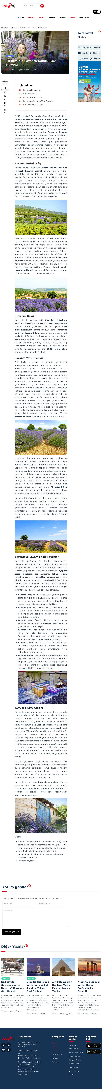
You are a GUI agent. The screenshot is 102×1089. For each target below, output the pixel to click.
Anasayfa (4, 27)
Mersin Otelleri (74, 1056)
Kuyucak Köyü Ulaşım (33, 105)
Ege (80, 978)
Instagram (85, 47)
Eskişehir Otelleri (75, 1060)
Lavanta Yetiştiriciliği (32, 97)
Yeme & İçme (84, 18)
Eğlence (63, 18)
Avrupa (56, 978)
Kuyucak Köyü (29, 94)
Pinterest (96, 59)
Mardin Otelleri (74, 1064)
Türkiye (30, 18)
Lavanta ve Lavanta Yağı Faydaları (38, 101)
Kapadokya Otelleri (76, 1052)
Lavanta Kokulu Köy (32, 90)
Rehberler (51, 18)
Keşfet (72, 18)
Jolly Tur (20, 18)
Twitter (85, 59)
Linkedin (96, 53)
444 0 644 (35, 1062)
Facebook (96, 47)
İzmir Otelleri (73, 1067)
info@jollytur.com (32, 1058)
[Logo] (8, 5)
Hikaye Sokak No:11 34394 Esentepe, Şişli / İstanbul (29, 1044)
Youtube (85, 53)
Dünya (40, 18)
